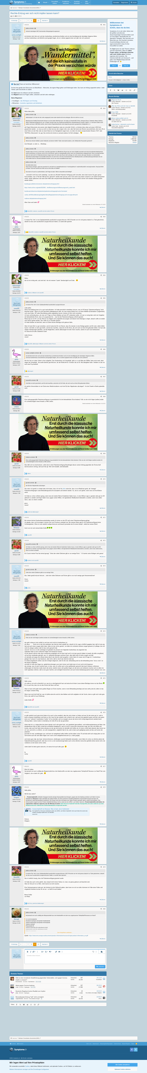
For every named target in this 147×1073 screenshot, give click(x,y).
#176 (104, 712)
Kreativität (114, 115)
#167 (104, 376)
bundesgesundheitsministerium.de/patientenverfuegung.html (41, 184)
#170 (104, 479)
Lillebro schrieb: (30, 457)
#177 (104, 766)
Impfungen (27, 987)
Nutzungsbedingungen (106, 1043)
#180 (104, 908)
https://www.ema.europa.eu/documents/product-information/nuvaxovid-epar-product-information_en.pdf (58, 935)
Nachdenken (31, 981)
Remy (100, 998)
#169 (104, 453)
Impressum (96, 1043)
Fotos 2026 (115, 112)
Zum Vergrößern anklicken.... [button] (65, 932)
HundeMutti (99, 979)
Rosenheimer (19, 981)
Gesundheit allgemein (118, 128)
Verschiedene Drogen (34, 998)
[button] (46, 2)
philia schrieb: (30, 28)
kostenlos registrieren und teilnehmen (31, 103)
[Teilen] (101, 25)
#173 (104, 565)
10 (38, 20)
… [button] (24, 20)
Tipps (132, 1043)
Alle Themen (115, 103)
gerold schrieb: (30, 482)
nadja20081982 (19, 998)
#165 (104, 298)
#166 (104, 349)
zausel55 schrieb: (31, 380)
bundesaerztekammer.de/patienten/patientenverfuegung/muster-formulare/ (45, 191)
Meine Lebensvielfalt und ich (120, 118)
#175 (104, 678)
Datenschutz (117, 1043)
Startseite (39, 2)
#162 (104, 108)
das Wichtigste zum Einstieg (28, 101)
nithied (134, 142)
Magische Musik (116, 100)
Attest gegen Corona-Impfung (25, 985)
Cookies (13, 1043)
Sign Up (126, 65)
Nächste (44, 20)
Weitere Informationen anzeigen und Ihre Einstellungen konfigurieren (29, 1069)
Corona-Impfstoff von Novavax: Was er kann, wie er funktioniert (50, 809)
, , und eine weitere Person (40, 211)
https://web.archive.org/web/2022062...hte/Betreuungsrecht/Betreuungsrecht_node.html (49, 187)
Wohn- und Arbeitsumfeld (118, 109)
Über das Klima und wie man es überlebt (123, 106)
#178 (104, 787)
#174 (104, 631)
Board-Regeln (126, 1043)
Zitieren (103, 41)
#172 (104, 540)
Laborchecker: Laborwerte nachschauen (123, 124)
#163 (104, 216)
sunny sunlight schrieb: (32, 353)
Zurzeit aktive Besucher (116, 73)
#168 (104, 396)
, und (35, 292)
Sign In (114, 65)
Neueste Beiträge (114, 96)
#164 (104, 275)
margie (100, 987)
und (32, 512)
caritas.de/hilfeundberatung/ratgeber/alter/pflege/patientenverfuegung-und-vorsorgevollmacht (51, 195)
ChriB (17, 987)
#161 (104, 24)
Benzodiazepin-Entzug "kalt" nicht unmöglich (30, 997)
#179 (104, 867)
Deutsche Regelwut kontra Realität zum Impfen (30, 991)
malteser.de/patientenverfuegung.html (35, 198)
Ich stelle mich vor (116, 121)
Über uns (88, 1043)
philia (13, 16)
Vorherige (14, 20)
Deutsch (20, 1043)
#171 (104, 517)
